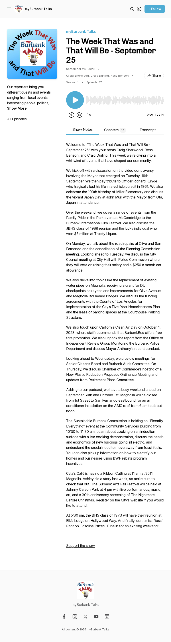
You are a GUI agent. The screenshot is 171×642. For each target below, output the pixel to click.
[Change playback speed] (88, 115)
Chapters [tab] (114, 130)
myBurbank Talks (38, 9)
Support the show (80, 545)
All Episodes (17, 119)
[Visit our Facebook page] (64, 616)
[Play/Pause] (75, 100)
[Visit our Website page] (107, 616)
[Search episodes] (132, 9)
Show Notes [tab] (82, 129)
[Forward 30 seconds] (79, 115)
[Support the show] (139, 9)
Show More (17, 108)
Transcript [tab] (148, 130)
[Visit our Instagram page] (75, 616)
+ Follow (154, 9)
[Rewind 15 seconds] (71, 115)
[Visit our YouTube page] (96, 616)
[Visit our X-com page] (85, 616)
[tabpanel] (115, 347)
